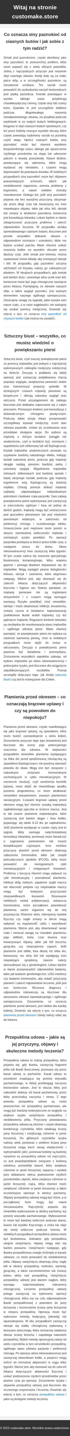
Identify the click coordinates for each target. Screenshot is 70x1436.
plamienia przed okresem (20, 1015)
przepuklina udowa (51, 1394)
